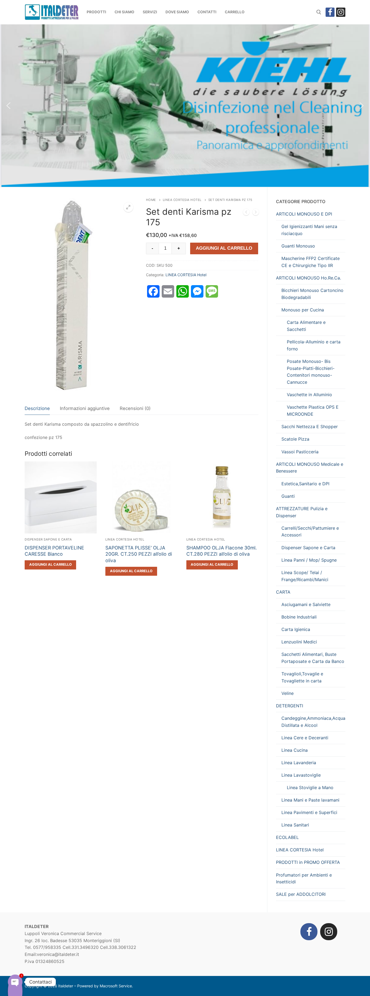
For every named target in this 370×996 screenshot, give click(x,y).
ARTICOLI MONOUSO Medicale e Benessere (309, 467)
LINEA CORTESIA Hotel (182, 200)
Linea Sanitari (295, 825)
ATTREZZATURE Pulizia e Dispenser (301, 512)
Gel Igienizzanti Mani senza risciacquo (309, 230)
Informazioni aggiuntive (85, 408)
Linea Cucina (294, 750)
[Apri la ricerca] (318, 12)
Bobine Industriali (299, 617)
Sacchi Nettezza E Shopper (309, 426)
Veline (287, 693)
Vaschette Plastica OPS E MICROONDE (313, 410)
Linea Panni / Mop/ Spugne (309, 560)
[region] (185, 105)
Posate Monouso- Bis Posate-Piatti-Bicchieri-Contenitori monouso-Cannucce (311, 372)
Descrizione (37, 408)
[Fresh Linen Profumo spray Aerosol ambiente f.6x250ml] (255, 213)
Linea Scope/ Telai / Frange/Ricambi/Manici (304, 576)
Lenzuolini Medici (299, 642)
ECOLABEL (287, 837)
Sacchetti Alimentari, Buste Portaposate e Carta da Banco (312, 658)
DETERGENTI (289, 705)
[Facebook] (330, 12)
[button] (8, 105)
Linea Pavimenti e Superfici (309, 812)
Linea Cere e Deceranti (304, 737)
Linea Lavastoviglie (301, 775)
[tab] (37, 409)
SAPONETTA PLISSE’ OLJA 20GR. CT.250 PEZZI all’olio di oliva (138, 554)
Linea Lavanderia (298, 762)
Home (151, 200)
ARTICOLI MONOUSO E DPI (304, 214)
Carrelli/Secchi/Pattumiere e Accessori (310, 531)
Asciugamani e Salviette (305, 604)
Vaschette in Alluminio (309, 394)
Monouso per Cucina (302, 310)
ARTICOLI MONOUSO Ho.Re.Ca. (308, 278)
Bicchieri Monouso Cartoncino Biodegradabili (312, 294)
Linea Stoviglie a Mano (310, 787)
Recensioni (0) (135, 408)
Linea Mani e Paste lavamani (310, 800)
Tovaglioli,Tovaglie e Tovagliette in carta (302, 677)
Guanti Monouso (298, 246)
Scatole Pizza (295, 439)
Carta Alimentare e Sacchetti (306, 326)
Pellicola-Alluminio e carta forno (313, 345)
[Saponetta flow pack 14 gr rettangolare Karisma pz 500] (246, 213)
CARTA (283, 592)
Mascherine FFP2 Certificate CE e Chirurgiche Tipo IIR (310, 262)
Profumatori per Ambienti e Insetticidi (304, 878)
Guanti (288, 496)
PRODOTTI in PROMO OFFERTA (308, 862)
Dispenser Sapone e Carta (48, 539)
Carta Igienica (295, 629)
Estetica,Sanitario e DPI (305, 483)
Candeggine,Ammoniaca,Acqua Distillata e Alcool (313, 721)
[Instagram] (340, 12)
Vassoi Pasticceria (300, 451)
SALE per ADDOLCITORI (301, 894)
